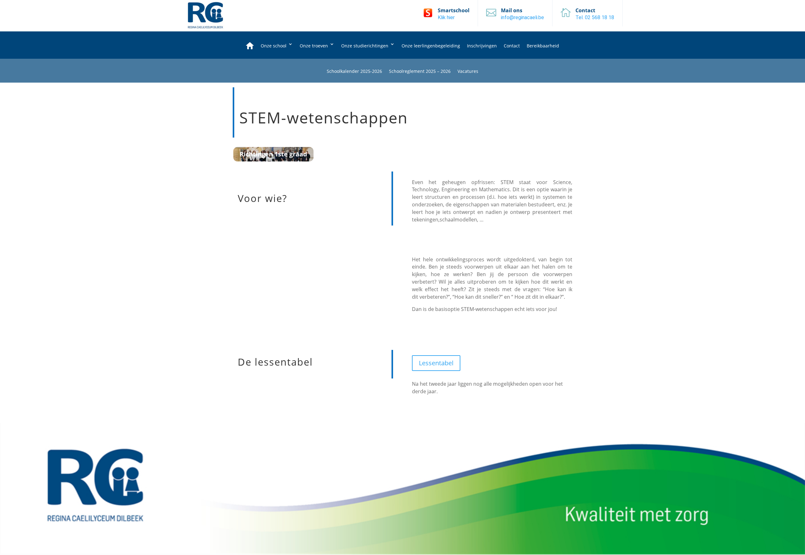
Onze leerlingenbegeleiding (431, 46)
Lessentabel (436, 363)
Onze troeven (314, 46)
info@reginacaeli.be (522, 17)
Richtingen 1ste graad (273, 154)
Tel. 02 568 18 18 (594, 17)
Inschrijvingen (482, 46)
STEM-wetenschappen (323, 118)
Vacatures (468, 71)
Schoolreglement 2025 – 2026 (420, 71)
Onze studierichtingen (364, 46)
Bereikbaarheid (543, 46)
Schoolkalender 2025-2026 (354, 71)
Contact (512, 46)
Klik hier (446, 17)
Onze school (273, 46)
